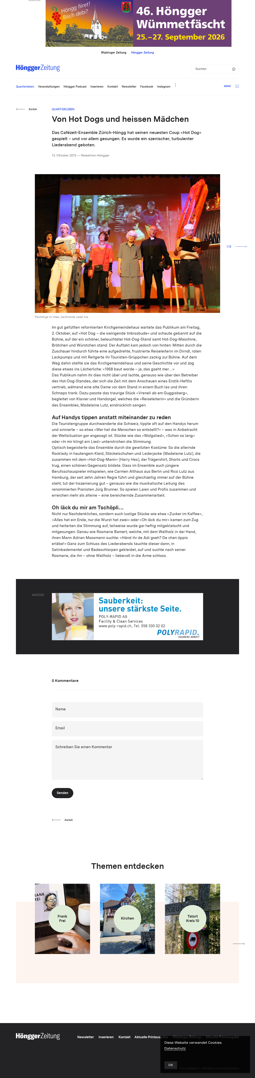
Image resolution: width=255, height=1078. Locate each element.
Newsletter (85, 1037)
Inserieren (106, 1037)
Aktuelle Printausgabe (151, 1037)
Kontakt (124, 1037)
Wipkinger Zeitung (113, 52)
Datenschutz (175, 1048)
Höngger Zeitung (142, 52)
